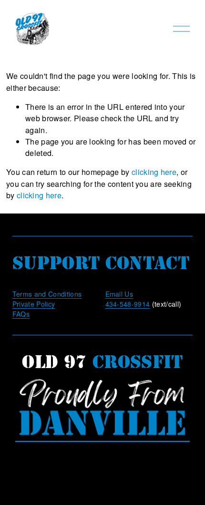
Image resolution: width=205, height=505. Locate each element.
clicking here (154, 171)
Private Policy (33, 304)
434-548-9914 (127, 304)
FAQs (21, 314)
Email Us (119, 294)
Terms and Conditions (47, 294)
